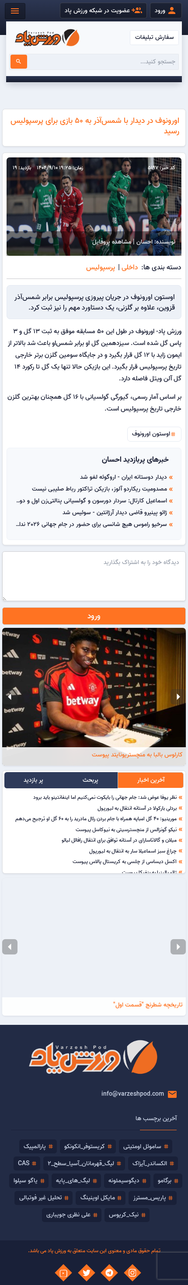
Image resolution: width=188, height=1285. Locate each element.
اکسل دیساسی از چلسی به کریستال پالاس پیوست (125, 861)
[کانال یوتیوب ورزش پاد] (63, 1273)
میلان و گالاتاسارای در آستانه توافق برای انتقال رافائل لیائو (119, 839)
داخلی (130, 267)
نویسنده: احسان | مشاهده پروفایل (133, 242)
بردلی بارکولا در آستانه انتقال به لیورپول (137, 807)
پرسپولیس (100, 267)
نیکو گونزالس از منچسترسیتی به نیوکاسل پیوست (126, 829)
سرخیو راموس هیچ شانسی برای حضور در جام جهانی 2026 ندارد (90, 524)
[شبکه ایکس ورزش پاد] (86, 1273)
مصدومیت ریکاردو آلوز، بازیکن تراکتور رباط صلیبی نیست (99, 489)
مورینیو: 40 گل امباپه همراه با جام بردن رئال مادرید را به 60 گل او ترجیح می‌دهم (96, 818)
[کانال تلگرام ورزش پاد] (109, 1273)
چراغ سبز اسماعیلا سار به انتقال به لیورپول (133, 850)
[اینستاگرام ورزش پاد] (132, 1273)
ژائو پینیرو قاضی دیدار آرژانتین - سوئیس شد (115, 512)
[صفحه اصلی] (47, 38)
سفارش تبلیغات (154, 37)
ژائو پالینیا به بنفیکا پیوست (149, 872)
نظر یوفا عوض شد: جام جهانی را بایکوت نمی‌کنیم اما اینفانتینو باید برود (105, 797)
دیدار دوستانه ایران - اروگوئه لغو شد (123, 477)
